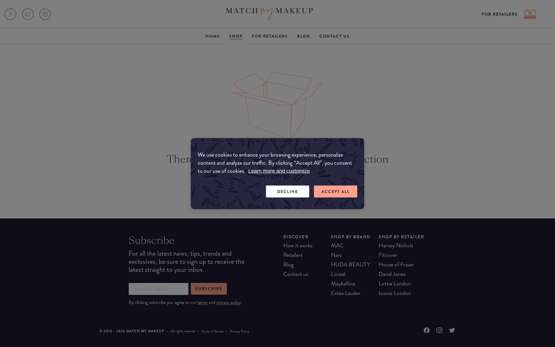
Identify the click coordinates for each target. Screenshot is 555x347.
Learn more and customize (279, 171)
